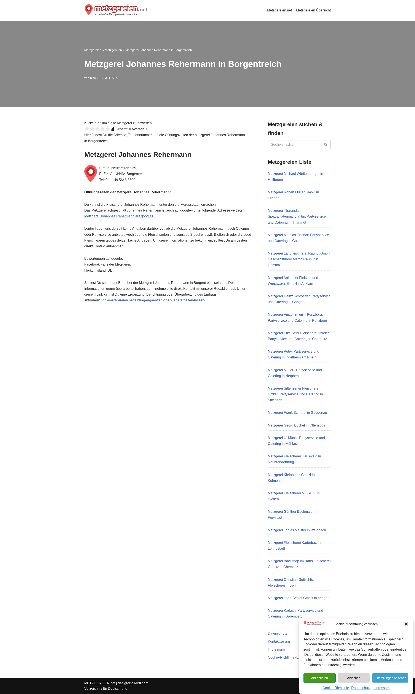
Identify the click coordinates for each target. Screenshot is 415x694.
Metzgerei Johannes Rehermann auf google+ (118, 216)
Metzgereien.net (279, 10)
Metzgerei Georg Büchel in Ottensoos (296, 425)
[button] (406, 624)
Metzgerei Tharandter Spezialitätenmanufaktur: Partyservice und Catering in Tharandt (297, 216)
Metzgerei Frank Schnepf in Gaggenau (297, 412)
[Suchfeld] (326, 144)
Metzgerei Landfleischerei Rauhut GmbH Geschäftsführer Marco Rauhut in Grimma (299, 259)
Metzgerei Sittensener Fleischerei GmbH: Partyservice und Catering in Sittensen (295, 394)
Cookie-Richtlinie (335, 688)
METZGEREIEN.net (99, 683)
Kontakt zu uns (279, 641)
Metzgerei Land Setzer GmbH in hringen (298, 598)
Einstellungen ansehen (390, 678)
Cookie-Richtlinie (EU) (285, 657)
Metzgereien (92, 50)
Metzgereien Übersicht (313, 10)
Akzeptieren (319, 678)
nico (93, 78)
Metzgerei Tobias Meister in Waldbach (297, 530)
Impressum (381, 688)
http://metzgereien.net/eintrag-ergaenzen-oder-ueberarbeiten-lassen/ (153, 300)
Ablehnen (353, 678)
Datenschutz (360, 688)
